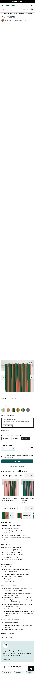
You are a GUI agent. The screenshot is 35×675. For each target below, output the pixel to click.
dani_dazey (14, 20)
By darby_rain (24, 502)
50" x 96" (15, 438)
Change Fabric (8, 425)
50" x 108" (25, 438)
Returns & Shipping (17, 634)
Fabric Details (7, 430)
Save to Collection (17, 467)
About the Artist (17, 638)
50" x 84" (6, 438)
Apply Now (6, 659)
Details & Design (17, 522)
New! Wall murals (17, 1)
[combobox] (25, 9)
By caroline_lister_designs (7, 500)
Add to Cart (17, 461)
